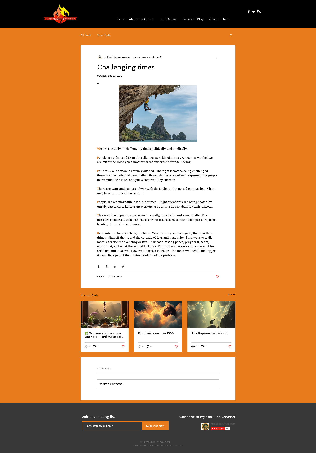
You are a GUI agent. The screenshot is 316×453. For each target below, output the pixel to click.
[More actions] (217, 57)
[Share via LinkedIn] (114, 266)
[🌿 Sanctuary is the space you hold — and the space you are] (105, 314)
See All (231, 294)
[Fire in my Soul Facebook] (249, 12)
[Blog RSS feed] (259, 12)
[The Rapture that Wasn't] (211, 314)
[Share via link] (122, 266)
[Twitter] (253, 12)
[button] (231, 35)
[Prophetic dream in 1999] (158, 314)
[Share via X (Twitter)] (106, 266)
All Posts (86, 35)
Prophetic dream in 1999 (156, 333)
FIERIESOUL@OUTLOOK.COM (155, 442)
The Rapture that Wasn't (209, 333)
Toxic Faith (104, 35)
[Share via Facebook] (98, 266)
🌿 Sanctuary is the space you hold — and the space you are (103, 334)
